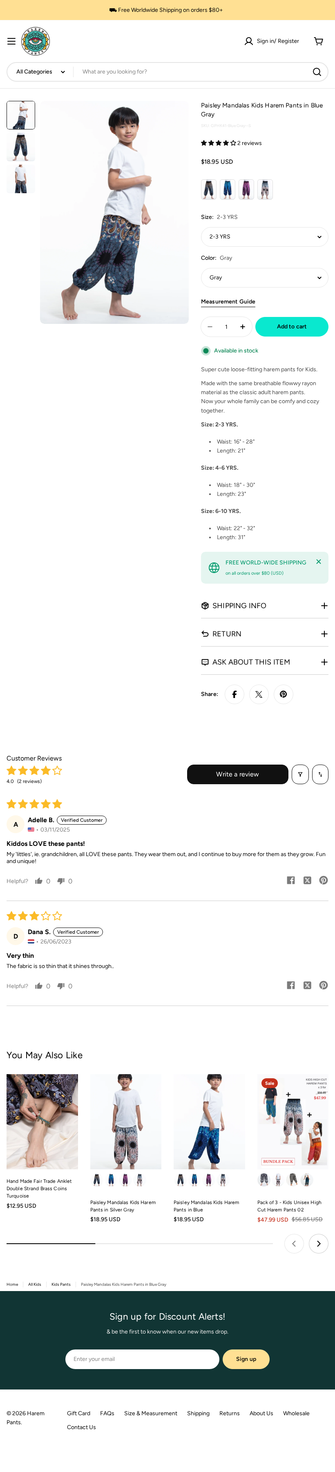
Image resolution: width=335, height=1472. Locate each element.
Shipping (198, 1413)
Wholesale (296, 1413)
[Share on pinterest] (323, 881)
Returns (229, 1413)
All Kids (34, 1284)
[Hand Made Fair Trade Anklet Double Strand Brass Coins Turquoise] (42, 1121)
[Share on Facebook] (234, 694)
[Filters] (300, 774)
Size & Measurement (150, 1413)
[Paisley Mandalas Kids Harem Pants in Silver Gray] (126, 1121)
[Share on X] (259, 694)
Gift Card (78, 1413)
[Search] (317, 72)
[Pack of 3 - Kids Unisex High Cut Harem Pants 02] (293, 1121)
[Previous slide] (294, 1243)
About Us (261, 1413)
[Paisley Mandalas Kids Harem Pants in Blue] (209, 1121)
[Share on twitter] (307, 881)
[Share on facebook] (291, 881)
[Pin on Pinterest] (283, 694)
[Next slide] (318, 1243)
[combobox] (167, 72)
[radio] (209, 189)
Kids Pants (61, 1284)
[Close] (318, 561)
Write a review (237, 774)
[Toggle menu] (11, 41)
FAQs (107, 1413)
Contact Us (81, 1427)
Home (12, 1284)
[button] (219, 143)
